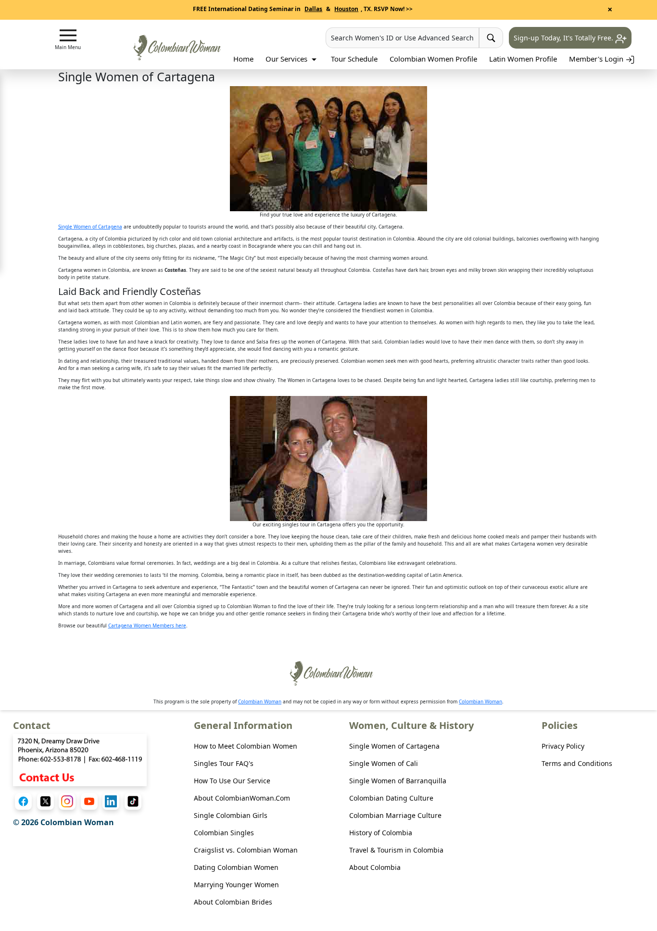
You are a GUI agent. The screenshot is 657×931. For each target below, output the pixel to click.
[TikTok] (133, 801)
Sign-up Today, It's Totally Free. (564, 37)
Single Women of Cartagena (90, 226)
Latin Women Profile (523, 59)
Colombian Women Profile (433, 59)
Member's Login (597, 59)
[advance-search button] (491, 37)
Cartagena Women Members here (147, 625)
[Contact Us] (80, 759)
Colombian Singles (224, 832)
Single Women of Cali (383, 763)
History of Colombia (380, 832)
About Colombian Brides (233, 901)
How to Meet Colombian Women (245, 746)
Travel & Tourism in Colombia (396, 849)
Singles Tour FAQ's (223, 763)
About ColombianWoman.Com (242, 798)
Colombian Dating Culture (391, 798)
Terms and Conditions (577, 763)
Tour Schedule (354, 59)
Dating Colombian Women (236, 867)
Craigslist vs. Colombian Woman (246, 849)
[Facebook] (23, 801)
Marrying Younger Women (236, 884)
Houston (346, 9)
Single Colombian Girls (230, 815)
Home (243, 59)
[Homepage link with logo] (328, 673)
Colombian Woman (259, 701)
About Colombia (375, 867)
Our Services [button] (287, 59)
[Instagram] (67, 801)
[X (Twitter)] (45, 801)
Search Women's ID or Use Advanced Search (402, 37)
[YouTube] (89, 801)
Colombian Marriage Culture (395, 815)
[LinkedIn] (110, 801)
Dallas (313, 9)
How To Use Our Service (232, 780)
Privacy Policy (563, 746)
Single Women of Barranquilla (397, 780)
